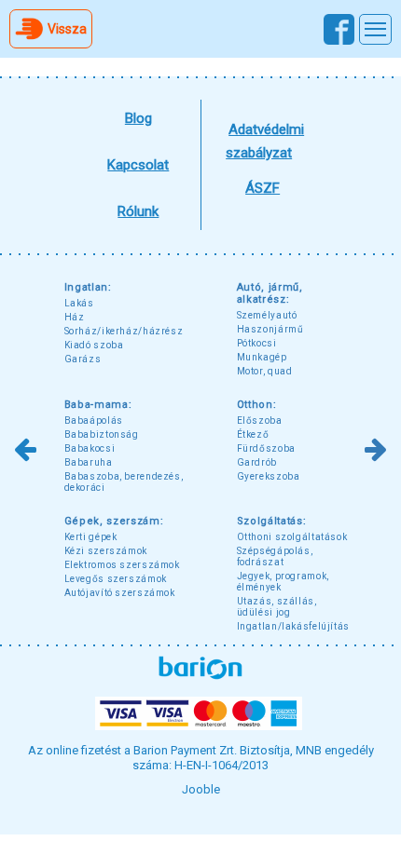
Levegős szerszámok (115, 579)
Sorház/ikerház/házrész (124, 331)
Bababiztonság (101, 434)
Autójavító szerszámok (119, 593)
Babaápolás (93, 420)
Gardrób (257, 462)
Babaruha (88, 462)
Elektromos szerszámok (122, 565)
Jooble (201, 789)
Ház (74, 317)
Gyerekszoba (268, 476)
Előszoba (260, 420)
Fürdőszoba (266, 448)
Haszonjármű (270, 329)
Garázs (83, 359)
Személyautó (267, 315)
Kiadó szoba (94, 345)
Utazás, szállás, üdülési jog (277, 606)
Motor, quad (265, 371)
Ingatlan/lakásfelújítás (294, 626)
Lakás (79, 303)
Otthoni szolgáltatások (292, 537)
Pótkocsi (257, 343)
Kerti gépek (91, 537)
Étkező (253, 434)
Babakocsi (90, 448)
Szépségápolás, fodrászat (275, 556)
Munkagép (262, 357)
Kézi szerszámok (105, 551)
